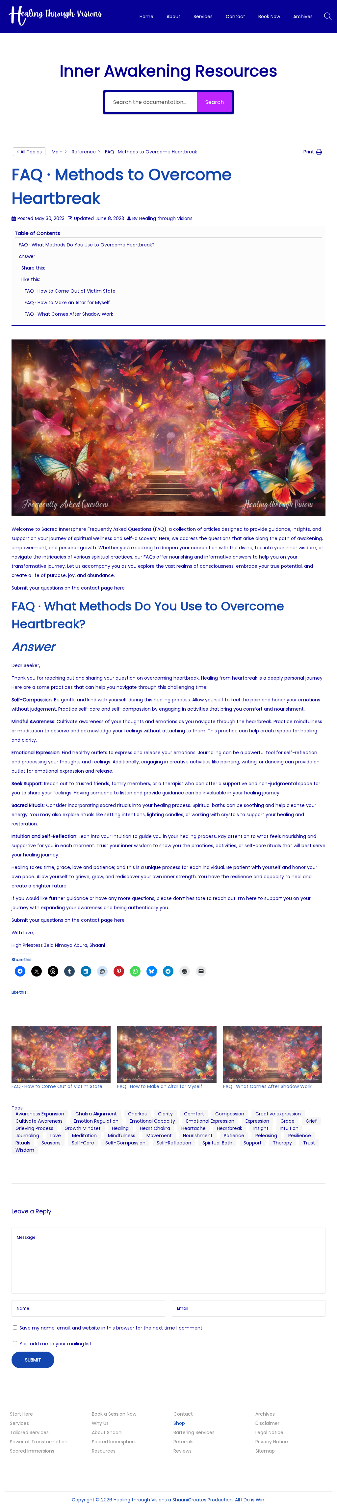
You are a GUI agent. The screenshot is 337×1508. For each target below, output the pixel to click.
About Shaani (107, 1432)
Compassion (229, 1113)
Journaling (27, 1135)
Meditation (84, 1135)
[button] (312, 151)
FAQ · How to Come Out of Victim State (70, 291)
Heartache (193, 1128)
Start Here (21, 1414)
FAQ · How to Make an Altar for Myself (67, 302)
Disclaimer (267, 1423)
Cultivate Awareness (39, 1121)
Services (19, 1423)
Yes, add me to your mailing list (54, 1343)
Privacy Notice (271, 1441)
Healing (120, 1128)
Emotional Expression (210, 1121)
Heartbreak (229, 1128)
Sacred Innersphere (114, 1441)
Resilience (299, 1135)
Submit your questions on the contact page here (68, 588)
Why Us (100, 1423)
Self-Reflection (174, 1142)
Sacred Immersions (32, 1451)
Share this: (33, 268)
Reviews (182, 1451)
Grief (311, 1121)
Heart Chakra (155, 1128)
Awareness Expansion (39, 1113)
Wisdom (24, 1150)
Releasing (266, 1135)
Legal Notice (269, 1432)
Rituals (22, 1142)
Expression (257, 1121)
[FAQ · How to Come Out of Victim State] (61, 1054)
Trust (309, 1142)
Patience (234, 1135)
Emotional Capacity (152, 1121)
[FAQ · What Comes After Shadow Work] (272, 1054)
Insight (261, 1128)
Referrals (183, 1441)
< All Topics (29, 151)
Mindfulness (121, 1135)
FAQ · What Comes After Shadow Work (69, 314)
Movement (159, 1135)
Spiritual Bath (217, 1142)
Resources (104, 1451)
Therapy (282, 1142)
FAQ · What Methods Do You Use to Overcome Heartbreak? (87, 244)
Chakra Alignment (96, 1113)
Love (55, 1135)
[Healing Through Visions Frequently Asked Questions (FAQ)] (168, 428)
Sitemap (265, 1451)
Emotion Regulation (96, 1121)
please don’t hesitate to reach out (196, 898)
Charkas (137, 1113)
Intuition (289, 1128)
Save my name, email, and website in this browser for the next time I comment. (111, 1328)
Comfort (194, 1113)
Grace (287, 1121)
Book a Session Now (114, 1414)
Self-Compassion (125, 1142)
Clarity (165, 1113)
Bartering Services (194, 1432)
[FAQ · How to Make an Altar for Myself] (166, 1054)
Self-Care (83, 1142)
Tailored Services (29, 1432)
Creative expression (278, 1113)
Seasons (51, 1142)
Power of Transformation (38, 1441)
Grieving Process (34, 1128)
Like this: (30, 279)
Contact (183, 1414)
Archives (265, 1414)
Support (253, 1142)
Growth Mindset (83, 1128)
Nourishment (198, 1135)
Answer (27, 256)
